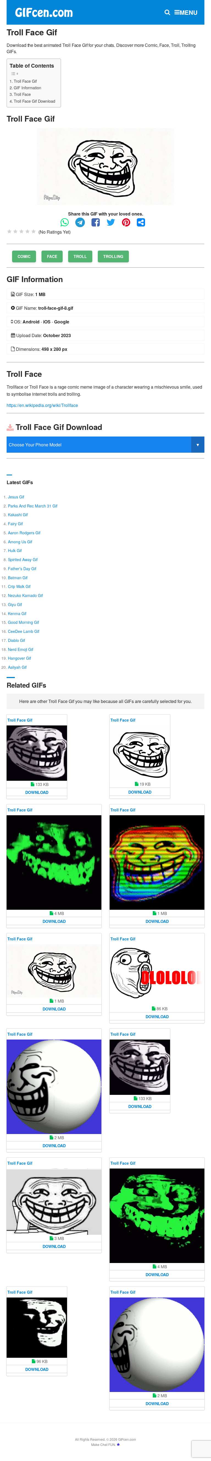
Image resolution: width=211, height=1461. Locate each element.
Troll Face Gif (25, 81)
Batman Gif (17, 577)
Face (52, 256)
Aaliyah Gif (17, 667)
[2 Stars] (15, 231)
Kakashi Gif (18, 514)
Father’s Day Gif (22, 568)
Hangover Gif (19, 658)
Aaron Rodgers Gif (24, 532)
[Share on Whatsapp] (67, 225)
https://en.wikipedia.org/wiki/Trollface (42, 405)
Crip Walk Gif (19, 586)
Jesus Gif (16, 497)
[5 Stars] (33, 231)
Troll (80, 256)
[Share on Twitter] (113, 225)
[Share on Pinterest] (129, 225)
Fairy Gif (15, 523)
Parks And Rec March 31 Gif (32, 506)
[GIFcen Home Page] (43, 11)
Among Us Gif (20, 541)
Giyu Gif (15, 604)
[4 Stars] (27, 231)
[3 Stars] (21, 231)
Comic (24, 256)
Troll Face (22, 94)
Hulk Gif (15, 550)
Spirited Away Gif (23, 559)
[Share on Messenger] (144, 225)
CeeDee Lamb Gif (23, 631)
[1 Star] (9, 231)
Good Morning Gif (23, 622)
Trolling (113, 256)
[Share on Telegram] (82, 225)
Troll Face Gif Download (34, 101)
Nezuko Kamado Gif (25, 595)
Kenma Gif (17, 613)
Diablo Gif (16, 640)
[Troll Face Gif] (105, 166)
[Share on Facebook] (98, 225)
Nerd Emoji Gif (20, 649)
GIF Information (27, 87)
